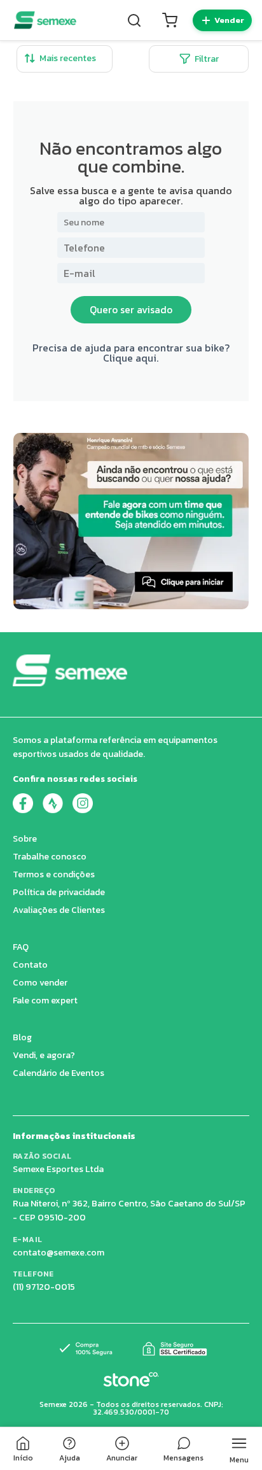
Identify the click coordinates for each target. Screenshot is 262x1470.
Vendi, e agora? (44, 1055)
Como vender (40, 982)
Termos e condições (54, 874)
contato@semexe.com (58, 1252)
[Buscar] (134, 20)
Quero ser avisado (131, 309)
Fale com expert (45, 1000)
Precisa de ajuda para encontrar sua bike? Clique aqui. (131, 352)
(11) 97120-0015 (44, 1287)
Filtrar (207, 59)
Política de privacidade (59, 892)
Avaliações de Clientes (59, 910)
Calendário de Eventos (58, 1073)
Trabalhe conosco (49, 856)
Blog (22, 1037)
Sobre (25, 838)
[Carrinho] (170, 20)
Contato (30, 965)
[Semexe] (45, 20)
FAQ (21, 947)
